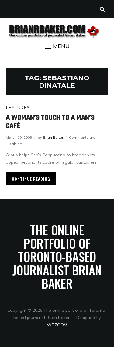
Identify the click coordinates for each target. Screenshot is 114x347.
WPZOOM (57, 325)
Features (17, 108)
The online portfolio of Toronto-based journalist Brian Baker (57, 256)
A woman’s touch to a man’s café (50, 122)
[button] (57, 46)
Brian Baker (53, 137)
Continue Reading (31, 178)
